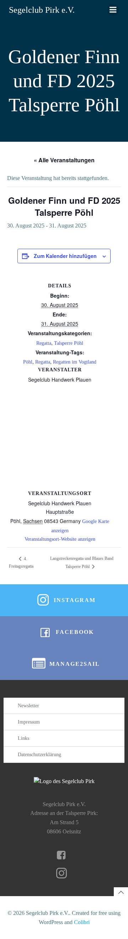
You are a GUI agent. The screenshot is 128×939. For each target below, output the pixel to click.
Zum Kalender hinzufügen (65, 255)
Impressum (29, 722)
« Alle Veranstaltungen (64, 160)
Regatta (43, 343)
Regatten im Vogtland (74, 362)
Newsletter (28, 705)
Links (23, 738)
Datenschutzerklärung (39, 754)
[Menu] (113, 10)
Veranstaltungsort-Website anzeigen (60, 539)
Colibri (82, 922)
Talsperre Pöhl (68, 343)
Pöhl (27, 362)
